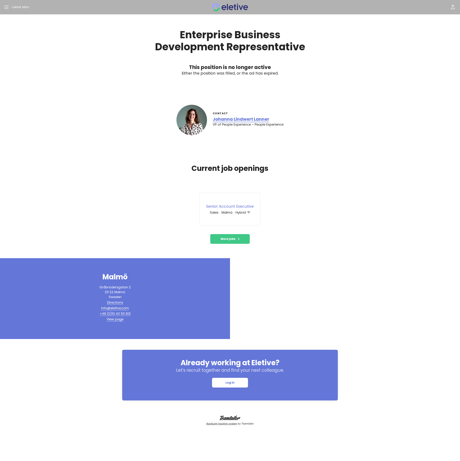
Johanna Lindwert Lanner (241, 119)
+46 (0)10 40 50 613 (115, 313)
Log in (230, 383)
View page (115, 319)
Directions (115, 302)
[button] (453, 7)
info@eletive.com (115, 308)
